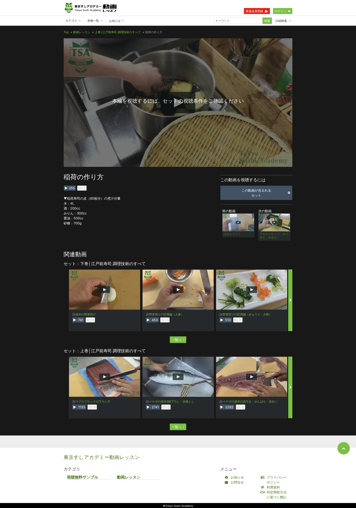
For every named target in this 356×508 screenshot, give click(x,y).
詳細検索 (281, 20)
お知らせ (115, 20)
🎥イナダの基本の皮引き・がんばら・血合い (248, 401)
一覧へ (177, 340)
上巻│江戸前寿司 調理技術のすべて (118, 32)
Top (66, 32)
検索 (267, 20)
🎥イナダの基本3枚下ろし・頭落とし (170, 401)
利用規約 (273, 487)
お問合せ (237, 482)
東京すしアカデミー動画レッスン (102, 457)
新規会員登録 (254, 11)
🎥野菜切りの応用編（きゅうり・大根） (245, 314)
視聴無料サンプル (82, 477)
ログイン (280, 11)
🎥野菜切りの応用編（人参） (165, 314)
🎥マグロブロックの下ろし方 (91, 401)
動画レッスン (81, 32)
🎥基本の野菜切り (84, 314)
